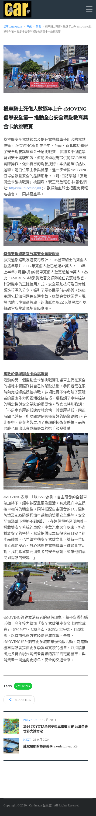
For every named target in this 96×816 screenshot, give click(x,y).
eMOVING (23, 686)
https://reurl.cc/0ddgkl (25, 188)
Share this (22, 699)
